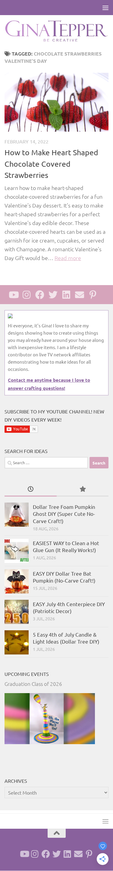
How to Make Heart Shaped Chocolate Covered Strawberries (51, 164)
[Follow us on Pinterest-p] (92, 294)
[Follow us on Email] (79, 294)
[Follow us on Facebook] (39, 294)
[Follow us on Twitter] (53, 294)
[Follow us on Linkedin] (66, 294)
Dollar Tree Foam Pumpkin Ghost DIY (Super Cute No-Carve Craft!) (64, 513)
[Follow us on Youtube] (13, 294)
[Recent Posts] (31, 489)
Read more (68, 257)
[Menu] (105, 7)
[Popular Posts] (83, 489)
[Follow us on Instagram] (26, 294)
